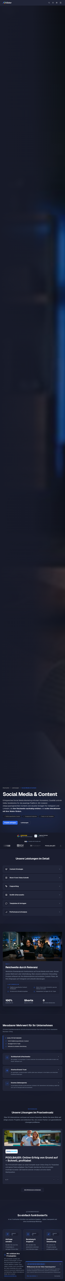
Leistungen (15, 788)
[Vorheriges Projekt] (53, 1179)
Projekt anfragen (10, 823)
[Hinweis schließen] (60, 1264)
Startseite (6, 788)
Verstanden (57, 1276)
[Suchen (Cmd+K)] (49, 2)
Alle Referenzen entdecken (32, 1190)
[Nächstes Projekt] (57, 1179)
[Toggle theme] (53, 2)
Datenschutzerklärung (10, 1276)
